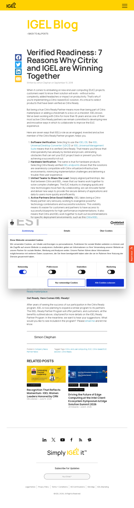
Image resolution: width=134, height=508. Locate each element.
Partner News (32, 351)
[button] (18, 57)
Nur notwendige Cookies (66, 283)
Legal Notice (30, 487)
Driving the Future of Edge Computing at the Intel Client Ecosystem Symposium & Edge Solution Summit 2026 (87, 399)
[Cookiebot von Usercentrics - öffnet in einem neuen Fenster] (112, 223)
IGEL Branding (103, 487)
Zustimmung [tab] (28, 231)
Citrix (67, 349)
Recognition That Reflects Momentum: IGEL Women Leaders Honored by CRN (43, 393)
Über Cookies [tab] (106, 231)
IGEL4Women (32, 399)
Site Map (91, 487)
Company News (41, 349)
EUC (90, 349)
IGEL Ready (94, 385)
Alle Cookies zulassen (105, 283)
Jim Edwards (73, 407)
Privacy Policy (43, 487)
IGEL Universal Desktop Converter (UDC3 (64, 144)
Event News (84, 385)
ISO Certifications (77, 487)
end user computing (79, 349)
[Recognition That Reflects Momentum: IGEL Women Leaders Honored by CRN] (46, 381)
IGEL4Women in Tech (34, 385)
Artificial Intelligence (76, 389)
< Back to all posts (37, 33)
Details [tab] (67, 231)
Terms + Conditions (60, 487)
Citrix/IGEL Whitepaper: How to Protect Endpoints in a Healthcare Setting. (64, 219)
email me (90, 320)
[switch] (52, 272)
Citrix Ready (67, 351)
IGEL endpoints (71, 165)
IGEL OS (83, 142)
